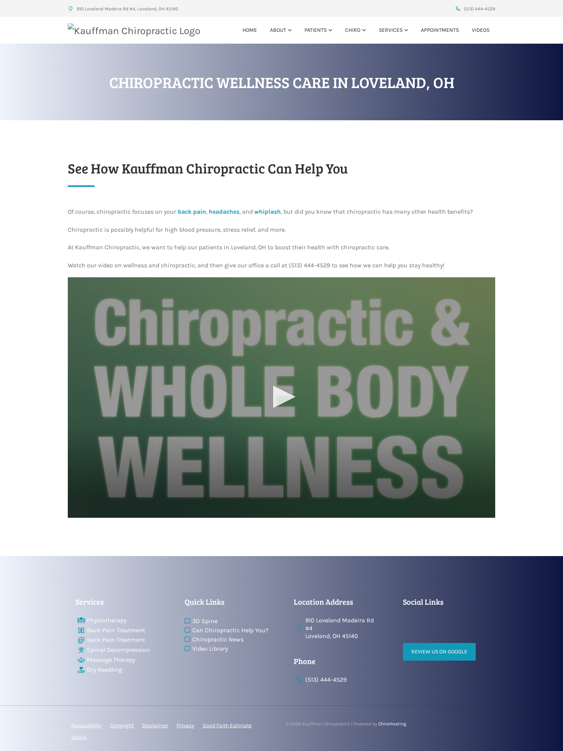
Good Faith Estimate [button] (227, 725)
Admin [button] (79, 737)
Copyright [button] (122, 725)
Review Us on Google (439, 651)
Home (249, 30)
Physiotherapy (106, 620)
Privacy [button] (185, 725)
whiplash (267, 211)
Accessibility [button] (86, 725)
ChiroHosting (392, 723)
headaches (224, 211)
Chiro (352, 30)
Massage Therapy (111, 659)
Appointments (440, 30)
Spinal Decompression (118, 649)
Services (391, 30)
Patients (315, 30)
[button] (281, 397)
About (278, 30)
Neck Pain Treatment (116, 639)
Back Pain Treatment (116, 630)
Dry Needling (104, 669)
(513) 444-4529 (479, 8)
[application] (281, 397)
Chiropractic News (218, 639)
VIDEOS (480, 30)
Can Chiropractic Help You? (230, 630)
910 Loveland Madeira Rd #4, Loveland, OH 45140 (126, 8)
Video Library (210, 648)
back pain (192, 211)
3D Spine (205, 621)
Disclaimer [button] (155, 725)
